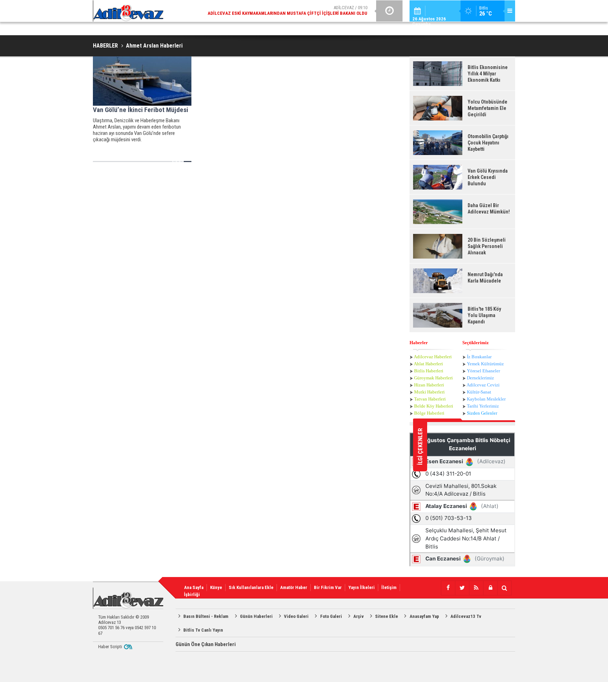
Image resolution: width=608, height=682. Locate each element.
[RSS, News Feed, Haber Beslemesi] (476, 588)
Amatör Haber (293, 587)
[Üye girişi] (490, 588)
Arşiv (358, 616)
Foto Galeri (331, 616)
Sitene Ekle (386, 616)
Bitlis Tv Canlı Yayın (203, 630)
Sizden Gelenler (482, 413)
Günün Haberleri (256, 616)
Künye (216, 587)
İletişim (389, 587)
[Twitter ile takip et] (462, 588)
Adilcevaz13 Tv (465, 616)
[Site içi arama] (504, 588)
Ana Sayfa (193, 587)
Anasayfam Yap (424, 616)
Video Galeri (296, 616)
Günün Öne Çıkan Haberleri (206, 644)
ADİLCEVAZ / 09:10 (287, 10)
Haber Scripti (110, 646)
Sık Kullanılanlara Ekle (251, 587)
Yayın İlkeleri (361, 587)
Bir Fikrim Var (328, 587)
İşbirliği (192, 594)
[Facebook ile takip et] (448, 588)
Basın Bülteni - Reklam (205, 616)
